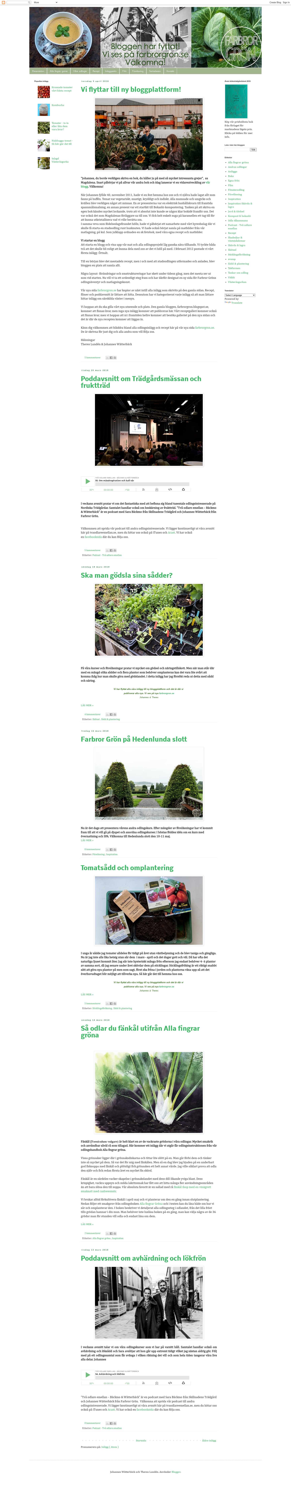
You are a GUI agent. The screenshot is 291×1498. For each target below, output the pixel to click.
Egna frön (233, 180)
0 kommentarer (93, 849)
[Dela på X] (107, 357)
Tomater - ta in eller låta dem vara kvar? (60, 126)
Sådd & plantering (110, 719)
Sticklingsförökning (102, 1008)
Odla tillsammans (238, 220)
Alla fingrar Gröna (151, 1203)
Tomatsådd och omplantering (127, 868)
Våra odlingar (80, 71)
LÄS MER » (87, 705)
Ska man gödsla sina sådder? (126, 576)
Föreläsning (137, 71)
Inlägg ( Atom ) (110, 1447)
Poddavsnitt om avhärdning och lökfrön (143, 1259)
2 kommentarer (93, 1233)
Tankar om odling (238, 273)
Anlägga (232, 171)
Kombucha (58, 105)
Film (124, 71)
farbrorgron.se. (205, 327)
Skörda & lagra (236, 245)
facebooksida (93, 537)
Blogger (176, 1472)
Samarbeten (155, 71)
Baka (231, 176)
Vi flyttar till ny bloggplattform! (131, 90)
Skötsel (96, 719)
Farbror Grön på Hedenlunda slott (134, 740)
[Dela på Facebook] (111, 357)
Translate (236, 303)
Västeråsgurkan (237, 282)
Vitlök (231, 277)
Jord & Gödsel (236, 211)
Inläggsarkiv (111, 71)
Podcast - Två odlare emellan (107, 555)
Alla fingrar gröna (59, 71)
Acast (171, 532)
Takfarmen (234, 268)
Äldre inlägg (209, 1440)
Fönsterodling (236, 190)
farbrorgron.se (107, 290)
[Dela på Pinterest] (115, 357)
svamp (232, 259)
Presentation (38, 71)
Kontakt (170, 71)
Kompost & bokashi (239, 216)
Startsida (141, 1440)
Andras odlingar (237, 167)
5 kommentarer (93, 357)
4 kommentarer (93, 714)
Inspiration (112, 854)
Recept (96, 71)
